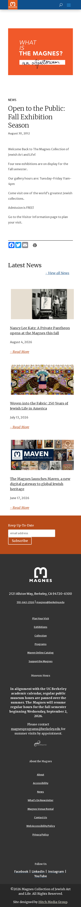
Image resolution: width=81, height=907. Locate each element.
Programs (41, 644)
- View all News (57, 273)
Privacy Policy (40, 834)
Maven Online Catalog (40, 652)
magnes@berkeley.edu (50, 602)
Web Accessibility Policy (40, 826)
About (40, 774)
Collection (40, 635)
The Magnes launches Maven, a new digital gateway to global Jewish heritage (40, 484)
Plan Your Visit (40, 618)
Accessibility (40, 783)
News (40, 791)
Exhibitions (40, 627)
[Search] (61, 5)
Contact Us (40, 817)
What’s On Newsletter (40, 800)
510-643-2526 (25, 602)
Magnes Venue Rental (41, 809)
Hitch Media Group (52, 902)
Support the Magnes (41, 661)
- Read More (19, 352)
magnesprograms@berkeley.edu (36, 729)
